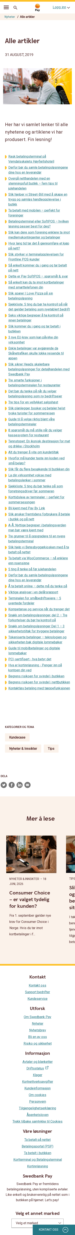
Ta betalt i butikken (37, 1153)
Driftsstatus (35, 1068)
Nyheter (10, 16)
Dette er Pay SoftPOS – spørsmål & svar (38, 276)
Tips (51, 749)
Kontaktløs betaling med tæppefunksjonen (39, 688)
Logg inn (59, 7)
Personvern (37, 1102)
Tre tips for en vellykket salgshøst (33, 402)
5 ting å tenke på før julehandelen (32, 569)
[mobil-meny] (6, 8)
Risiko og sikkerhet (38, 1043)
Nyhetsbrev (37, 1030)
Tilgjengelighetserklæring (37, 1108)
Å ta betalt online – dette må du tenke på (37, 586)
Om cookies (37, 1095)
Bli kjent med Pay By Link (26, 508)
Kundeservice (38, 999)
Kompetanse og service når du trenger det (39, 609)
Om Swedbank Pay (37, 1017)
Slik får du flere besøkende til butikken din (39, 469)
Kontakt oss (37, 985)
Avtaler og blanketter (37, 1062)
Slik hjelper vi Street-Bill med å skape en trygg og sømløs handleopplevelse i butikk (37, 199)
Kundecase (17, 737)
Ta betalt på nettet (37, 1140)
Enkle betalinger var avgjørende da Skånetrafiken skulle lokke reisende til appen (36, 353)
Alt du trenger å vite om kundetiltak (33, 452)
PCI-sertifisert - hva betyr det (29, 659)
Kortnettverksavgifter (37, 1082)
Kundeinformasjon (37, 1088)
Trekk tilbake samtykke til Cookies (37, 1121)
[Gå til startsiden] (37, 8)
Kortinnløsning (37, 1166)
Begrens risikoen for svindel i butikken (36, 676)
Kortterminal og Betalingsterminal (37, 1160)
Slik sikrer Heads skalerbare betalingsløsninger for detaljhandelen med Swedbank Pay (39, 369)
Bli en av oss (37, 1037)
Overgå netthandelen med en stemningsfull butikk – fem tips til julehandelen (33, 183)
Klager (37, 1075)
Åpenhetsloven (38, 1115)
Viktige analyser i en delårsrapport (33, 592)
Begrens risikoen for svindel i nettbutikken (39, 682)
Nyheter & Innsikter (23, 749)
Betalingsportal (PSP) (37, 1146)
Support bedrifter (37, 992)
